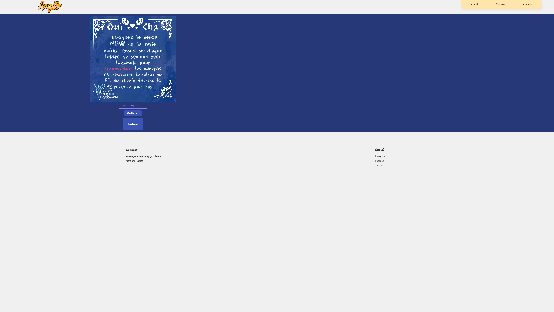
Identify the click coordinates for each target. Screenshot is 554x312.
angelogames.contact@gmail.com (143, 156)
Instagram (380, 156)
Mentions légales (134, 161)
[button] (500, 4)
